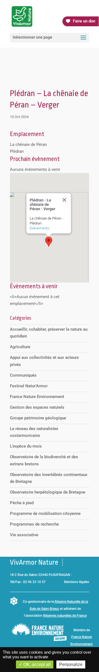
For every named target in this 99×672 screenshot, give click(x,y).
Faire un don (84, 21)
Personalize (70, 664)
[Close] (64, 199)
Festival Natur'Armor (29, 385)
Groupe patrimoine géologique (38, 418)
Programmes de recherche (34, 524)
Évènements (39, 228)
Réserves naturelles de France (65, 616)
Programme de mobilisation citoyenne (45, 513)
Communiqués (23, 375)
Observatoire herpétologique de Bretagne (47, 492)
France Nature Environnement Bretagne (81, 644)
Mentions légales (76, 582)
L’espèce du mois (26, 446)
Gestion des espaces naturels (37, 407)
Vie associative (24, 534)
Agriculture (20, 346)
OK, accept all (36, 664)
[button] (48, 242)
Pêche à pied (22, 502)
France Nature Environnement (37, 396)
